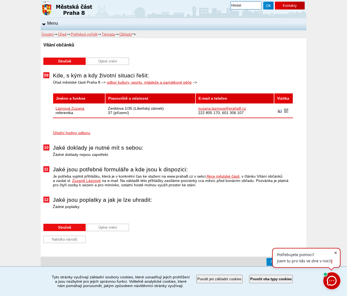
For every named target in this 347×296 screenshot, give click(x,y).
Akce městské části (223, 176)
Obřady (125, 34)
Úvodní (47, 34)
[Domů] (67, 9)
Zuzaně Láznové (86, 180)
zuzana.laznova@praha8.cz (222, 108)
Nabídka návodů (64, 239)
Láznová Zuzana (70, 108)
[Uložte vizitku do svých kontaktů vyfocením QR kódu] (286, 111)
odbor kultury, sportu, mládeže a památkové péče (149, 82)
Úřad (62, 34)
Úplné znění (107, 61)
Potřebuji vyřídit (84, 34)
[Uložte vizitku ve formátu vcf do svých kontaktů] (280, 111)
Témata (108, 34)
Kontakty (290, 6)
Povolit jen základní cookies (219, 279)
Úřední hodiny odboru (71, 133)
